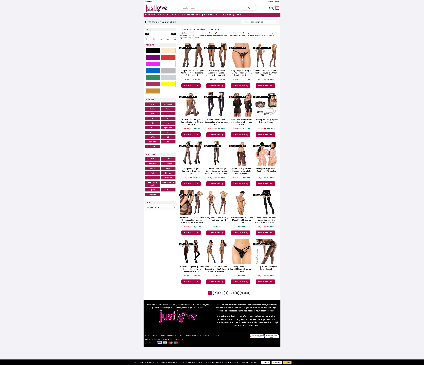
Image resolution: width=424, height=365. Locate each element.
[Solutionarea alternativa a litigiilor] (257, 336)
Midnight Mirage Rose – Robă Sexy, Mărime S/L (266, 169)
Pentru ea (162, 14)
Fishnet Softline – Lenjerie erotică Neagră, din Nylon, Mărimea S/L (266, 73)
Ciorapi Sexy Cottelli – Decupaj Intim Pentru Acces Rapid (217, 122)
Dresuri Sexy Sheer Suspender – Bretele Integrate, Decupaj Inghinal (216, 73)
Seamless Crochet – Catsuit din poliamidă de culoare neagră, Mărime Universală (192, 220)
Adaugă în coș (191, 85)
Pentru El (177, 14)
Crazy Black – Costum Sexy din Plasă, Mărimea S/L (216, 219)
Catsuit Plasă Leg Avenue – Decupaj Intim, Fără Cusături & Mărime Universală (217, 269)
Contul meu (273, 1)
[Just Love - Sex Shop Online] (161, 8)
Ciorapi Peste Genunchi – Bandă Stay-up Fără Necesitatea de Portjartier (266, 220)
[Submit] (250, 8)
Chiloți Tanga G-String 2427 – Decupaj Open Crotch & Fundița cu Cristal (241, 73)
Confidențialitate (195, 335)
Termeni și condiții (176, 335)
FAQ (207, 335)
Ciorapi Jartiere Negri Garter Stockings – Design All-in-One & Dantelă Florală (217, 170)
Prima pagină (152, 21)
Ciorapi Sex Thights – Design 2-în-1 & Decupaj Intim (192, 170)
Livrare (162, 335)
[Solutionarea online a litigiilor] (271, 336)
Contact (215, 335)
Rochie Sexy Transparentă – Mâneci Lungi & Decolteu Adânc (241, 122)
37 (237, 293)
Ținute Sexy (193, 14)
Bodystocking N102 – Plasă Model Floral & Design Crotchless (241, 220)
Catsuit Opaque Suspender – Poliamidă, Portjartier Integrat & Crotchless (192, 269)
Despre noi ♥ (151, 335)
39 (247, 293)
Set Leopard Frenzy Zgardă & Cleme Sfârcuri (266, 121)
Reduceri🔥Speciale (233, 14)
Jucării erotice (210, 14)
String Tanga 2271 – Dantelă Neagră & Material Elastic (241, 269)
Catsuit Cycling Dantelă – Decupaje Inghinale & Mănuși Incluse (241, 170)
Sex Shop (150, 14)
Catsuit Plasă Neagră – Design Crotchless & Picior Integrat (192, 122)
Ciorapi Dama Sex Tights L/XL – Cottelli (266, 268)
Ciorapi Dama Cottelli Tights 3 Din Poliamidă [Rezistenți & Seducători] (192, 73)
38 (242, 293)
